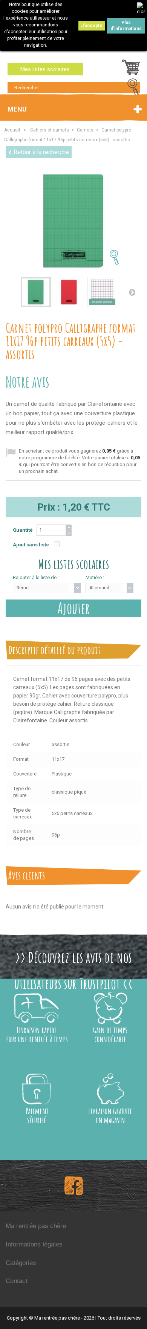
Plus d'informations (126, 25)
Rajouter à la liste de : (36, 577)
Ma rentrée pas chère (36, 1226)
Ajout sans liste (31, 545)
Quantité (23, 530)
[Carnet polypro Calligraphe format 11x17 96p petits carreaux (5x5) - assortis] (36, 292)
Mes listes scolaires (45, 69)
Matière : (95, 577)
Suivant (132, 292)
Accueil (12, 130)
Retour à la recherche (41, 152)
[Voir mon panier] (131, 69)
